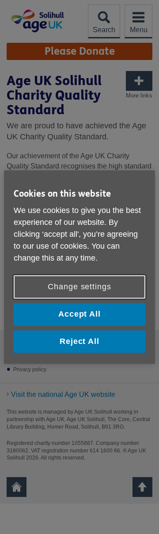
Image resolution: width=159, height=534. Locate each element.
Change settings (79, 287)
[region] (79, 267)
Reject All (79, 341)
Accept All (79, 314)
